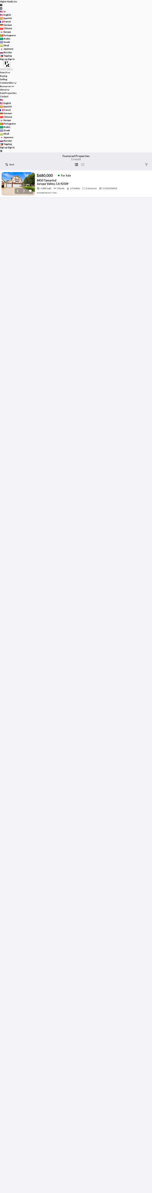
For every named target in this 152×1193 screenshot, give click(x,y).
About (3, 89)
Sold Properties (8, 93)
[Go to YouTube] (1, 8)
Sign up (4, 59)
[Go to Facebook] (1, 5)
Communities (7, 82)
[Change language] (3, 11)
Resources (5, 86)
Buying (3, 76)
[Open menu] (1, 151)
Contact (4, 96)
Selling (3, 79)
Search (4, 72)
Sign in (11, 59)
